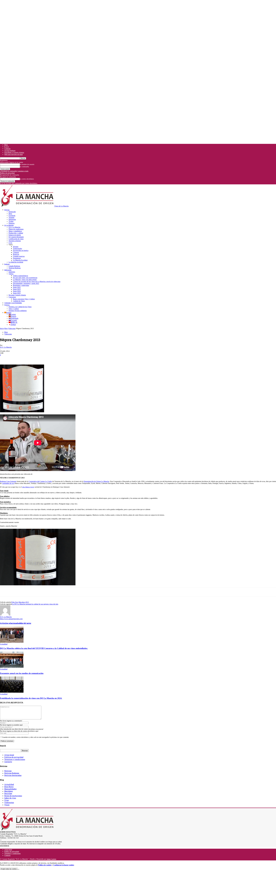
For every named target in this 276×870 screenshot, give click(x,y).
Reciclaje (8, 793)
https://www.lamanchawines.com (11, 619)
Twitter (11, 221)
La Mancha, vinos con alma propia (25, 279)
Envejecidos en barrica (20, 250)
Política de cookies (44, 865)
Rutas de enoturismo (13, 796)
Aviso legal (9, 755)
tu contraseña (24, 167)
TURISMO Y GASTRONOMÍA (13, 303)
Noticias (6, 210)
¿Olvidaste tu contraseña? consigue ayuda (14, 171)
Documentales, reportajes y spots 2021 (26, 283)
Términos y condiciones (14, 759)
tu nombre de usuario (27, 164)
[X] (11, 358)
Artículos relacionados (10, 623)
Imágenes (12, 272)
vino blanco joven (28, 487)
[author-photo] (5, 615)
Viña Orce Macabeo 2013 (20, 602)
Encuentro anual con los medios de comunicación (21, 673)
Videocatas (12, 328)
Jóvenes (15, 247)
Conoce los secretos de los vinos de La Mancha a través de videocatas (36, 281)
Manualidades (10, 789)
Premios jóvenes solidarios (18, 311)
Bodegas (7, 264)
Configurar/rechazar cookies (63, 865)
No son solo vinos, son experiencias (25, 278)
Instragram (12, 219)
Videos (11, 274)
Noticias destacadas (12, 775)
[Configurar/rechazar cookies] (18, 869)
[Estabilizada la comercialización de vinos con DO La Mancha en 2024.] (12, 692)
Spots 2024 (17, 291)
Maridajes (8, 791)
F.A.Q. (6, 147)
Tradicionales (17, 248)
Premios (7, 305)
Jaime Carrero (51, 859)
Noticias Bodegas (15, 268)
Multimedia (7, 270)
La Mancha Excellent (20, 260)
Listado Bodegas (14, 266)
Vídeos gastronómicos (20, 276)
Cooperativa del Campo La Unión (40, 481)
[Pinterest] (19, 358)
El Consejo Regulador (16, 237)
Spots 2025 (17, 293)
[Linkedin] (34, 358)
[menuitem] (7, 312)
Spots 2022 (17, 287)
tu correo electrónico (27, 179)
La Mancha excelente (16, 262)
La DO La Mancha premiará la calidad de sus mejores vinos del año (35, 604)
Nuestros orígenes (15, 241)
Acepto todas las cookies (9, 869)
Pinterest (11, 223)
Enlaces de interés (15, 235)
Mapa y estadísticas (15, 231)
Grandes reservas (19, 256)
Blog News (8, 787)
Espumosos (17, 258)
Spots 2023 (17, 289)
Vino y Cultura (14, 309)
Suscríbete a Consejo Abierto (14, 152)
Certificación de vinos (16, 239)
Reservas (16, 254)
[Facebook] (3, 358)
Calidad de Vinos (19, 301)
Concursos (12, 297)
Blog (6, 145)
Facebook (12, 215)
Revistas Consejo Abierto (17, 295)
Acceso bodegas (9, 151)
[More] (42, 358)
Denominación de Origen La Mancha (96, 481)
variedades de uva (8, 483)
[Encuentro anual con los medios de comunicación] (12, 667)
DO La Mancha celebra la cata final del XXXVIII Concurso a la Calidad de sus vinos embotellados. (44, 648)
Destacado (12, 212)
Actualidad (3, 644)
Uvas (10, 243)
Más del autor (25, 623)
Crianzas (16, 252)
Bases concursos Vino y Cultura (24, 299)
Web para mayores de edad (13, 154)
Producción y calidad (16, 233)
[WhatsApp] (26, 358)
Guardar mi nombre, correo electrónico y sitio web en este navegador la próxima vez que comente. (35, 737)
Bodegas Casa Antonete (8, 481)
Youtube (11, 217)
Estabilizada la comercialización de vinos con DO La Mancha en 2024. (31, 698)
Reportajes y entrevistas (21, 285)
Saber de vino (10, 798)
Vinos (6, 805)
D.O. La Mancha (9, 225)
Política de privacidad (7, 173)
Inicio (2, 328)
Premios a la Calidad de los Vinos (20, 307)
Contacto (7, 149)
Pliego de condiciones (16, 229)
